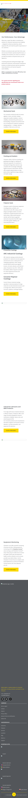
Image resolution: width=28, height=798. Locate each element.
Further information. (11, 131)
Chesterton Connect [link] (17, 549)
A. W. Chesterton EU (5, 693)
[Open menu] (14, 794)
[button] (2, 795)
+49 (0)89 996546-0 (5, 695)
